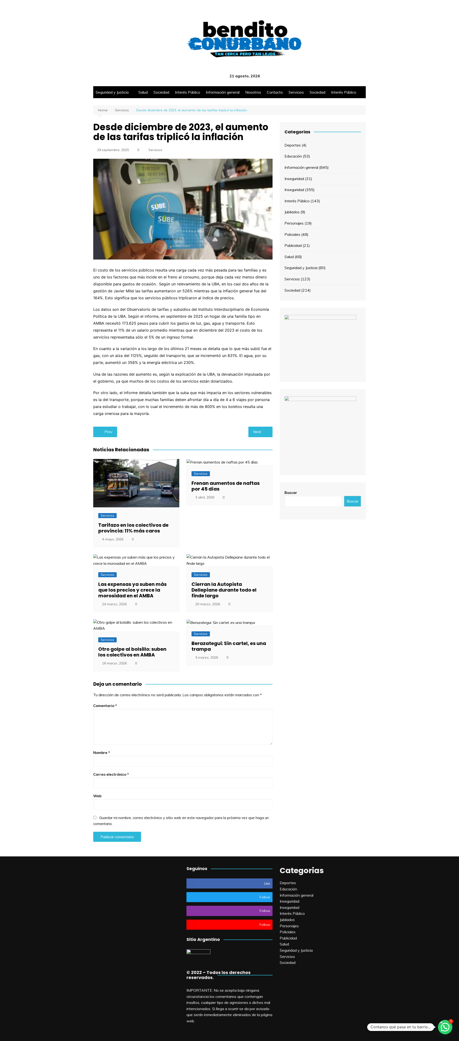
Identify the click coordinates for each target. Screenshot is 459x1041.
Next (257, 432)
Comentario (105, 705)
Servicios (296, 92)
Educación (293, 156)
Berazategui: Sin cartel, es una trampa (228, 646)
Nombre (101, 752)
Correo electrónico (111, 774)
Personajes (294, 223)
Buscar (290, 492)
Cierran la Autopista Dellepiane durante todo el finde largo (224, 590)
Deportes (292, 145)
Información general (223, 92)
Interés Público (187, 92)
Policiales (292, 234)
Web (97, 796)
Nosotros (253, 92)
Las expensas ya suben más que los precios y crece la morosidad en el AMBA (132, 590)
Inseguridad (294, 178)
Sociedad (161, 92)
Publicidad (293, 245)
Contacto (275, 92)
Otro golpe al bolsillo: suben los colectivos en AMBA (132, 652)
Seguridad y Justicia (112, 92)
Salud (143, 92)
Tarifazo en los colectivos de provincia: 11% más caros (133, 528)
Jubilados (292, 211)
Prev (108, 432)
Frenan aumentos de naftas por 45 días (225, 486)
